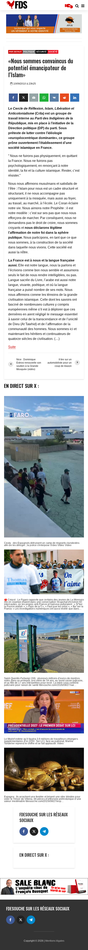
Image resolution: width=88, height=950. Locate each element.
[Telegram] (44, 831)
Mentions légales (54, 940)
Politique (29, 52)
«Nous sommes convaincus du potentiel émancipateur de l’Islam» (40, 67)
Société (53, 52)
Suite (12, 347)
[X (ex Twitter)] (34, 831)
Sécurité (41, 52)
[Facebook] (23, 831)
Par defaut (15, 52)
